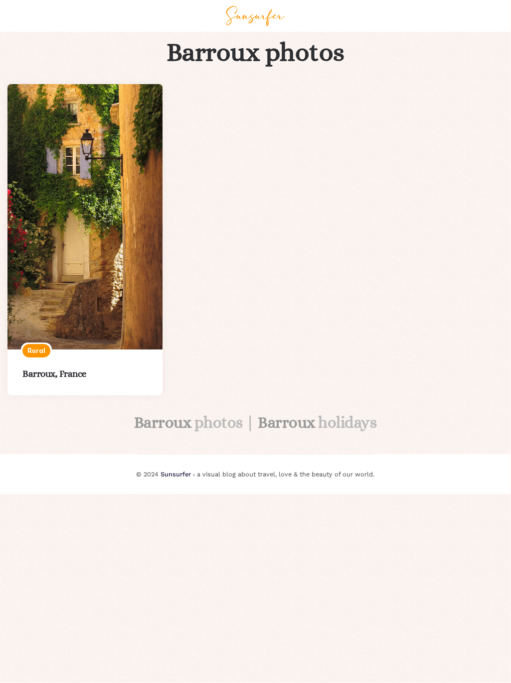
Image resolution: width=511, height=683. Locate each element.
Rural (36, 350)
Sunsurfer (176, 474)
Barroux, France (54, 373)
